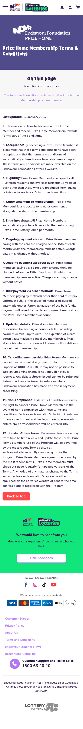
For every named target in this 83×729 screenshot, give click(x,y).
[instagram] (35, 585)
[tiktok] (44, 585)
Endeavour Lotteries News (23, 647)
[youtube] (53, 585)
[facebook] (26, 585)
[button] (5, 8)
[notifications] (62, 7)
